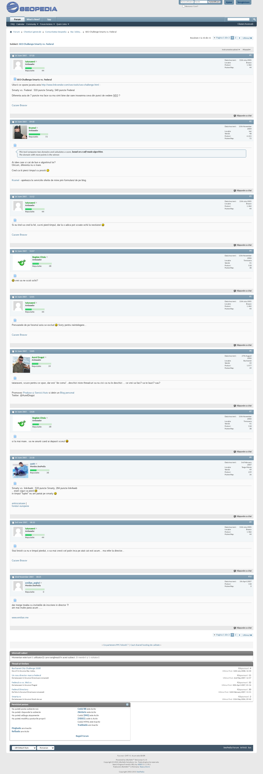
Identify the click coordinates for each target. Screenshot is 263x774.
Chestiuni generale (32, 32)
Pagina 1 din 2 (223, 38)
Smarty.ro (16, 697)
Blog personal (67, 392)
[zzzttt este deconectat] (20, 469)
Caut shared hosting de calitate (145, 645)
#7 (250, 412)
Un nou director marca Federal (26, 675)
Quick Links (62, 24)
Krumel (15, 180)
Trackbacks (83, 725)
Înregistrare (244, 2)
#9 (250, 522)
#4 (250, 251)
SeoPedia (140, 772)
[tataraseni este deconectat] (18, 64)
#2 (250, 121)
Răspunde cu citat (244, 116)
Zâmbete (82, 712)
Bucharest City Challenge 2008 (26, 668)
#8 (250, 457)
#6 (250, 351)
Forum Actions (46, 24)
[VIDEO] (81, 719)
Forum (17, 19)
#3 (250, 196)
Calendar (20, 24)
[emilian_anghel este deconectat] (18, 585)
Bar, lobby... (75, 32)
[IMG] (86, 715)
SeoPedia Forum (231, 747)
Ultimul (246, 38)
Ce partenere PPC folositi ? (115, 645)
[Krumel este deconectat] (20, 132)
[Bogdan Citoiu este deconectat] (22, 262)
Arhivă (243, 747)
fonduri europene (20, 506)
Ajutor (229, 2)
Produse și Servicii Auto (35, 392)
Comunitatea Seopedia (55, 32)
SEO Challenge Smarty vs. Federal (36, 44)
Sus (249, 747)
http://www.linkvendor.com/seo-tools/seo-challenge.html (70, 84)
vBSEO (140, 765)
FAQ (13, 24)
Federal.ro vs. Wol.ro (21, 682)
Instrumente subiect (230, 50)
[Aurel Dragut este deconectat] (21, 364)
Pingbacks (16, 728)
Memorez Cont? (191, 6)
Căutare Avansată (245, 24)
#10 (250, 577)
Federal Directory (20, 689)
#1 (250, 55)
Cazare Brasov (19, 105)
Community (31, 24)
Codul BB (82, 709)
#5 (250, 297)
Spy (49, 19)
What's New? (33, 19)
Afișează (246, 50)
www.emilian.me (20, 617)
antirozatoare (18, 503)
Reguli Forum (82, 736)
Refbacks (16, 731)
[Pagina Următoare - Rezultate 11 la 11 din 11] (239, 38)
